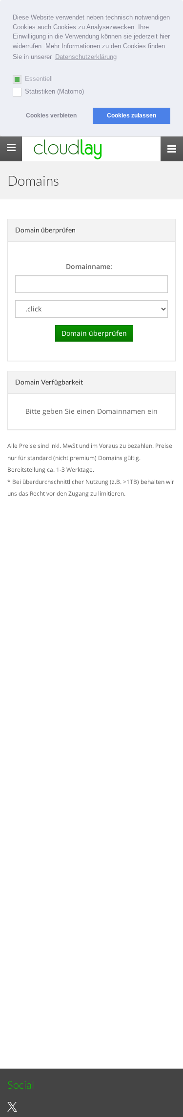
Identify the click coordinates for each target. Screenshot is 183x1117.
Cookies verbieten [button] (51, 115)
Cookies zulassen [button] (131, 115)
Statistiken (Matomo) (54, 91)
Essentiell (39, 78)
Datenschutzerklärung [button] (86, 56)
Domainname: (89, 266)
